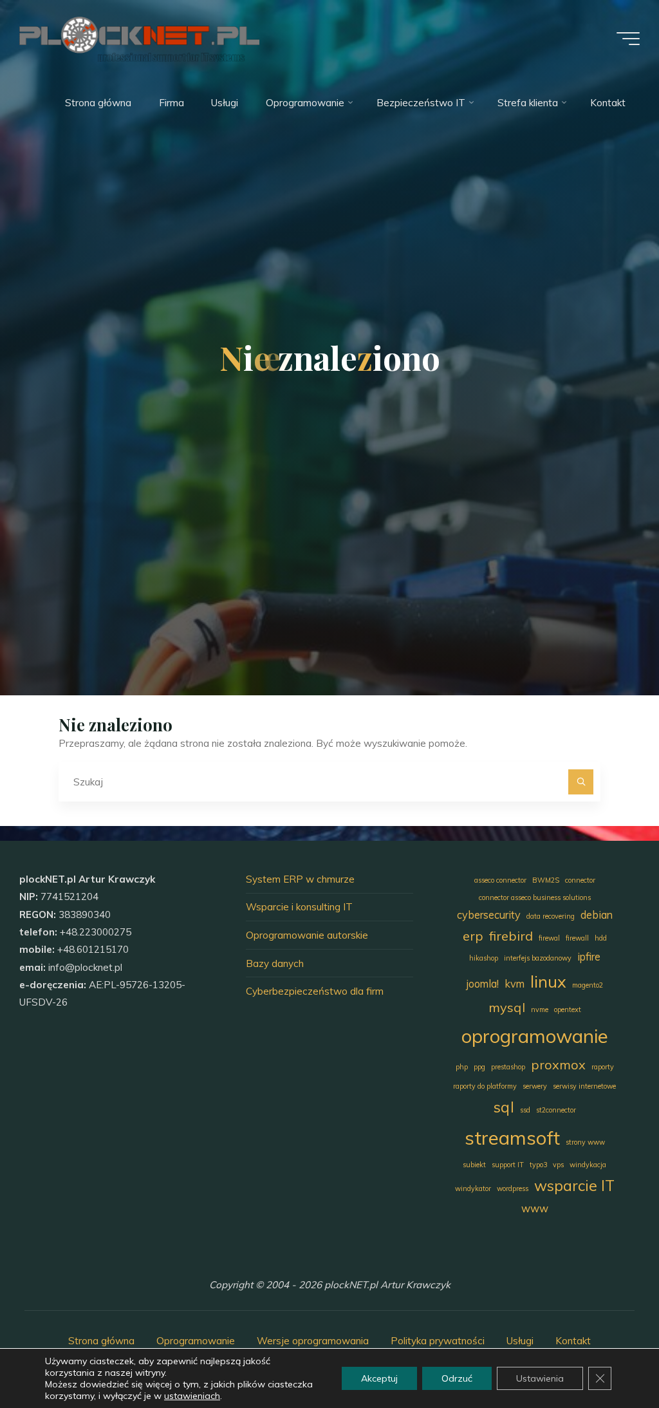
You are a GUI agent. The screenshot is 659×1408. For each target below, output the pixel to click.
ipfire (588, 956)
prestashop (508, 1066)
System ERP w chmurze (300, 879)
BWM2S (545, 880)
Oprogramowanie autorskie (307, 935)
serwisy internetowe (584, 1086)
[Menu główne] (628, 38)
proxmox (558, 1064)
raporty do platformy (485, 1086)
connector (580, 880)
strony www (585, 1142)
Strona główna (101, 1341)
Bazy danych (275, 963)
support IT (508, 1164)
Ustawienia (540, 1378)
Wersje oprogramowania (313, 1341)
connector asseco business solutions (535, 897)
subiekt (474, 1164)
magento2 (587, 985)
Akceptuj (379, 1378)
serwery (535, 1086)
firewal (549, 938)
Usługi (520, 1341)
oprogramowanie (534, 1035)
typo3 (538, 1164)
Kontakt (573, 1341)
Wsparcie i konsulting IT (299, 907)
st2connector (556, 1109)
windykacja (588, 1164)
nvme (539, 1009)
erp (473, 936)
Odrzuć (456, 1378)
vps (558, 1164)
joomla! (483, 983)
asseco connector (500, 880)
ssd (525, 1109)
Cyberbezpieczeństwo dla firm (315, 991)
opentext (567, 1009)
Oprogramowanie (195, 1341)
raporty (602, 1066)
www (534, 1208)
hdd (601, 938)
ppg (479, 1066)
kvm (514, 983)
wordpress (512, 1188)
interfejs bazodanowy (537, 957)
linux (548, 981)
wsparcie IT (574, 1185)
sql (504, 1107)
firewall (577, 938)
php (462, 1066)
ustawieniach (192, 1396)
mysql (506, 1007)
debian (596, 914)
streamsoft (512, 1137)
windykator (473, 1188)
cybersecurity (489, 914)
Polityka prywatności (438, 1341)
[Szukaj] (581, 782)
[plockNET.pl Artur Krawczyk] (139, 38)
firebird (511, 936)
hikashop (483, 957)
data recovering (550, 916)
